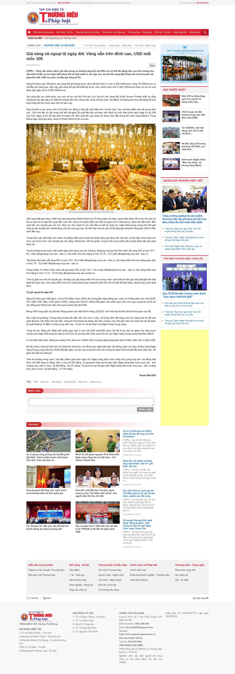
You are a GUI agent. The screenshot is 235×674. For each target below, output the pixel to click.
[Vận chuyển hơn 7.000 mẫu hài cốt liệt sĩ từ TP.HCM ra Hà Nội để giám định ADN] (97, 512)
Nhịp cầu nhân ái (78, 589)
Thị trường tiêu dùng (108, 589)
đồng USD (82, 382)
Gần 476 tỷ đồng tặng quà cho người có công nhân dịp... (193, 99)
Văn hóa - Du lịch (163, 32)
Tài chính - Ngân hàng (145, 45)
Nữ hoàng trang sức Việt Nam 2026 (61, 38)
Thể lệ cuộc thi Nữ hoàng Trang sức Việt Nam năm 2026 (193, 115)
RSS (49, 598)
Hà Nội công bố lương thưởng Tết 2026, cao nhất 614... (194, 146)
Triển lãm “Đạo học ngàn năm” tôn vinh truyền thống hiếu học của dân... (183, 230)
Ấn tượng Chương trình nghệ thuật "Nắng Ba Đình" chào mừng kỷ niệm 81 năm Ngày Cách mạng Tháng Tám (137, 524)
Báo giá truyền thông (130, 638)
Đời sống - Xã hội (64, 32)
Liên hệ (34, 598)
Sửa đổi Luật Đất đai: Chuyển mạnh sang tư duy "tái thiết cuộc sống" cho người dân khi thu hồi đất (96, 493)
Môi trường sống (78, 580)
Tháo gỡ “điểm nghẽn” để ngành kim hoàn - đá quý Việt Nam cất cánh (185, 238)
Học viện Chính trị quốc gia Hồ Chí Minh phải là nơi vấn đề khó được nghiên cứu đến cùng (139, 493)
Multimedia (194, 32)
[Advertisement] (185, 378)
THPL (35, 382)
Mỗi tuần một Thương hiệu (41, 575)
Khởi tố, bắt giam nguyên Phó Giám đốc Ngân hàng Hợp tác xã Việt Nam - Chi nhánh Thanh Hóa (97, 457)
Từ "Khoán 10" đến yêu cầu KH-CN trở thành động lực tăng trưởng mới (47, 527)
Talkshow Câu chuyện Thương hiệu (46, 570)
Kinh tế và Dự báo (107, 585)
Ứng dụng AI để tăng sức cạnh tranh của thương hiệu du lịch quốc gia (46, 491)
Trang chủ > (34, 45)
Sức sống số (181, 575)
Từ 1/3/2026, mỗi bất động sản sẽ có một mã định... (193, 130)
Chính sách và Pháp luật (113, 32)
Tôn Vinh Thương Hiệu (95, 45)
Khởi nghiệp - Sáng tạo (81, 585)
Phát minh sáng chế (185, 570)
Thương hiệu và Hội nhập (87, 32)
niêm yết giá (56, 382)
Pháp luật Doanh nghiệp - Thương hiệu (150, 575)
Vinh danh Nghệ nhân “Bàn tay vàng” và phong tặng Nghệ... (193, 162)
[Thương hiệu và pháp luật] (36, 617)
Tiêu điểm (74, 570)
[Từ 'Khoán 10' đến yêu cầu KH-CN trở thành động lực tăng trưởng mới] (48, 512)
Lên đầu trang (199, 598)
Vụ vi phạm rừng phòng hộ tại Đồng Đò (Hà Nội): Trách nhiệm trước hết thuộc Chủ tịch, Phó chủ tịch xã (47, 457)
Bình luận (145, 409)
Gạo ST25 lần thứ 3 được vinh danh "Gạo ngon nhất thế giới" (184, 295)
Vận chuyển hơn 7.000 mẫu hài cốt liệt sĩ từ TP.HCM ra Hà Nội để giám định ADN (96, 529)
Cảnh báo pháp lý (139, 580)
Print (152, 65)
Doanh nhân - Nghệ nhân (120, 45)
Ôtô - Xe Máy (181, 580)
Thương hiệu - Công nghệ (140, 32)
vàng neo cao (96, 382)
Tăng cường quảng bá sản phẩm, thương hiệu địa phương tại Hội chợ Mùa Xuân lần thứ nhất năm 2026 (184, 219)
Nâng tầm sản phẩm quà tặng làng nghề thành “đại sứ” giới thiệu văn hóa (138, 464)
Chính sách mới (138, 570)
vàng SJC (44, 382)
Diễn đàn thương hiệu (43, 32)
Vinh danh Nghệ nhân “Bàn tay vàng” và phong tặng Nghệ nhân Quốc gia (183, 247)
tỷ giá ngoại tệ (70, 382)
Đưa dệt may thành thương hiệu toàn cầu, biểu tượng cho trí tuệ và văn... (184, 304)
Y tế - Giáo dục (77, 575)
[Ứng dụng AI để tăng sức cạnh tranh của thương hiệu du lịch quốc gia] (48, 477)
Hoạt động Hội (180, 32)
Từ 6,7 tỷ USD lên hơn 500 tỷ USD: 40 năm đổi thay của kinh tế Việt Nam (138, 434)
